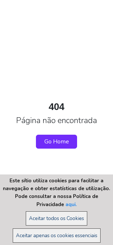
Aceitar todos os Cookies (56, 218)
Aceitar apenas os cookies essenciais (56, 235)
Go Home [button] (56, 141)
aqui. (71, 204)
